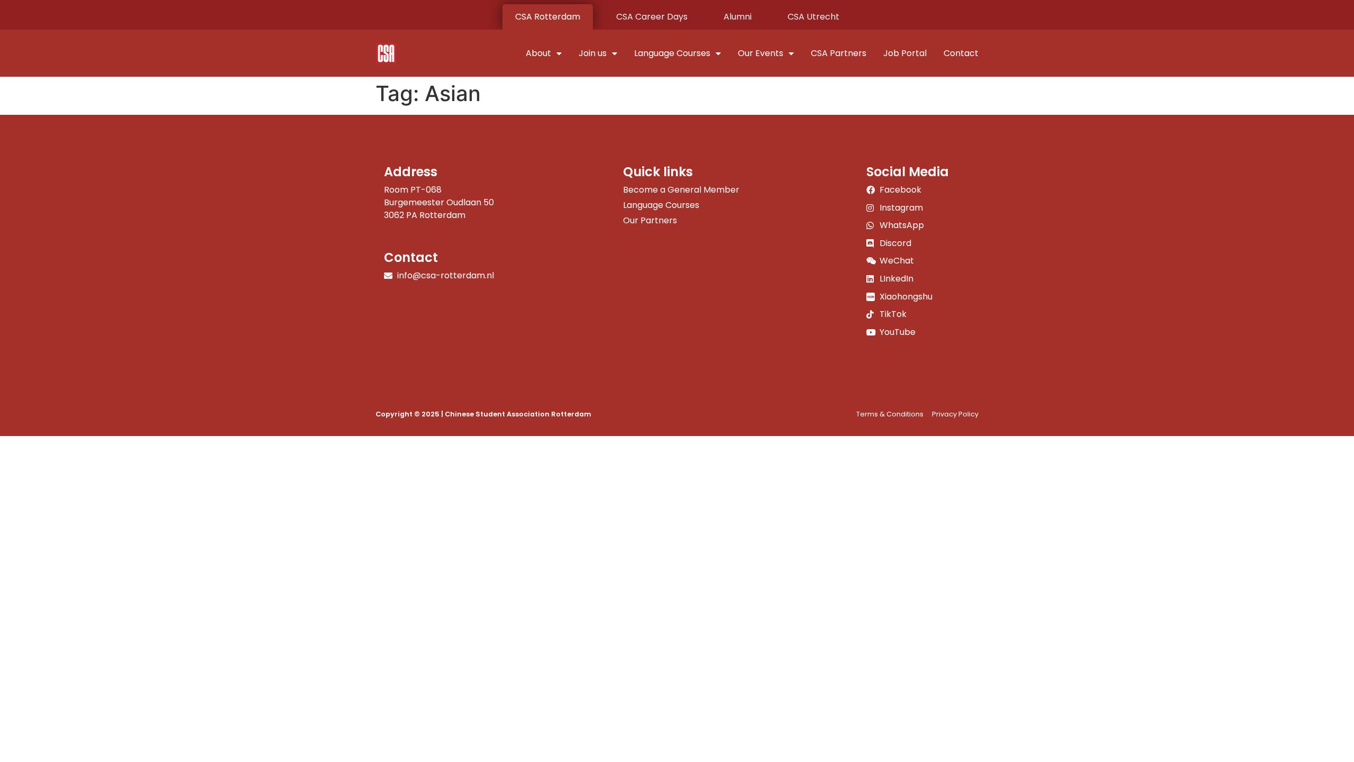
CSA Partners (838, 53)
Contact (961, 53)
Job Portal (905, 53)
